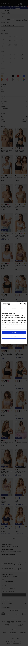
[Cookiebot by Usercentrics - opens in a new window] (20, 304)
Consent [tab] (5, 308)
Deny (14, 340)
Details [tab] (14, 308)
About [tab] (23, 308)
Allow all (14, 332)
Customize (13, 336)
